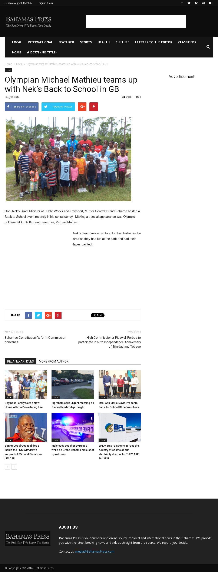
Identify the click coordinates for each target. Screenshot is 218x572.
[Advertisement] (136, 21)
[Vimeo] (196, 3)
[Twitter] (189, 3)
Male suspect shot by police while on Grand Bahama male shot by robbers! (73, 450)
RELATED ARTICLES (20, 361)
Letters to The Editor (153, 42)
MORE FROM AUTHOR (54, 361)
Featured (66, 42)
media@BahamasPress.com (94, 551)
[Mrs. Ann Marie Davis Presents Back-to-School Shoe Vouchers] (120, 384)
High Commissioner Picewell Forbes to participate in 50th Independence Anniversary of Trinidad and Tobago (109, 342)
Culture (122, 42)
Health (104, 42)
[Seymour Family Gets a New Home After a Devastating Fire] (26, 384)
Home (16, 52)
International (40, 42)
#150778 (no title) (42, 52)
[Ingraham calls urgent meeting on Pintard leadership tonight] (73, 384)
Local (17, 42)
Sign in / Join (46, 2)
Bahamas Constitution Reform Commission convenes (35, 340)
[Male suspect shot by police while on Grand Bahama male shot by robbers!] (73, 427)
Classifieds (187, 42)
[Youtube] (210, 3)
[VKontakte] (203, 3)
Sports (86, 42)
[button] (208, 47)
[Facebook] (182, 3)
